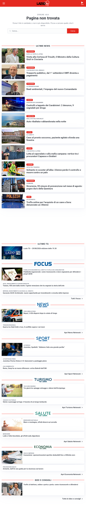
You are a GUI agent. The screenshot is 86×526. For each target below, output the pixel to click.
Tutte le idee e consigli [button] (71, 499)
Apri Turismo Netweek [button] (71, 407)
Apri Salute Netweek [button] (72, 441)
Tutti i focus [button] (76, 298)
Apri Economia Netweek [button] (71, 474)
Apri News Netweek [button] (72, 332)
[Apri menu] (3, 3)
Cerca (72, 31)
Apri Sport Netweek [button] (72, 374)
